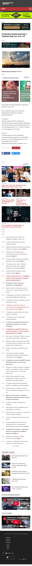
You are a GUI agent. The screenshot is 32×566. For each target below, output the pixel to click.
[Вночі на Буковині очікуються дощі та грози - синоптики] (6, 489)
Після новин (7, 513)
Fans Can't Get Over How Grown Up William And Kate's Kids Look (14, 186)
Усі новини (15, 446)
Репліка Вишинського (11, 494)
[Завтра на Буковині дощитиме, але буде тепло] (6, 457)
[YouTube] (6, 553)
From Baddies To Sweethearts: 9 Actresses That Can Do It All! (13, 226)
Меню (3, 9)
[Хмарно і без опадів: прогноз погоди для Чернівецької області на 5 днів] (6, 465)
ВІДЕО (8, 546)
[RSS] (12, 553)
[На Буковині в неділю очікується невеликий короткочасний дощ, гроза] (6, 473)
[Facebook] (3, 553)
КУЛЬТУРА (8, 542)
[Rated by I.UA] (10, 559)
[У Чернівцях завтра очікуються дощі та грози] (6, 481)
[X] (9, 553)
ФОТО (8, 548)
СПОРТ (8, 544)
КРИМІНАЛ (8, 540)
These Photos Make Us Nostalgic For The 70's (8, 201)
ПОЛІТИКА (8, 538)
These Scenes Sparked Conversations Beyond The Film (22, 202)
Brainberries (4, 183)
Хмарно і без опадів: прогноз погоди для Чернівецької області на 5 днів (19, 465)
